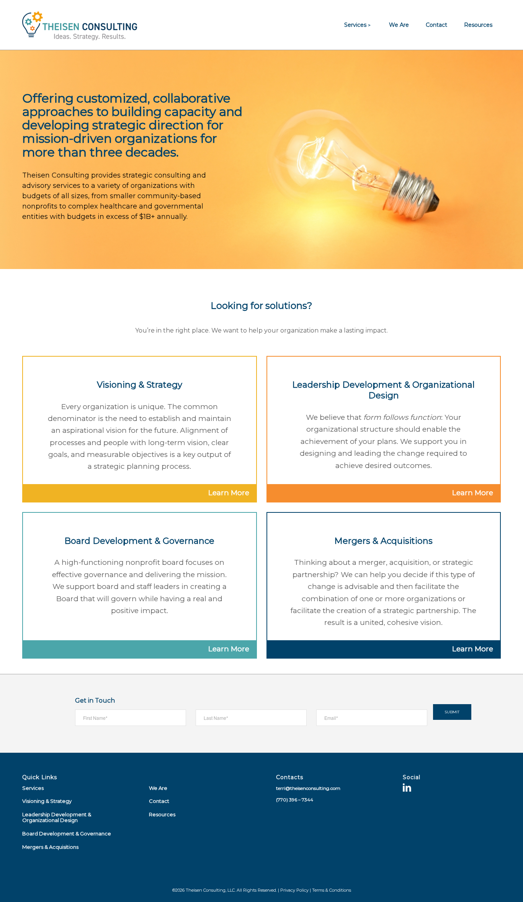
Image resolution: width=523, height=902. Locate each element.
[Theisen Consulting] (79, 25)
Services (33, 788)
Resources (162, 814)
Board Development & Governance (66, 833)
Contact (159, 801)
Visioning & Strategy (47, 801)
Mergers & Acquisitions (50, 847)
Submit (452, 712)
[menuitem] (358, 25)
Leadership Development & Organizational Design (56, 817)
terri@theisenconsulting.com (308, 788)
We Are (158, 788)
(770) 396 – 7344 (294, 800)
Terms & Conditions (331, 890)
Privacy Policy (294, 890)
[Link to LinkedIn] (407, 789)
